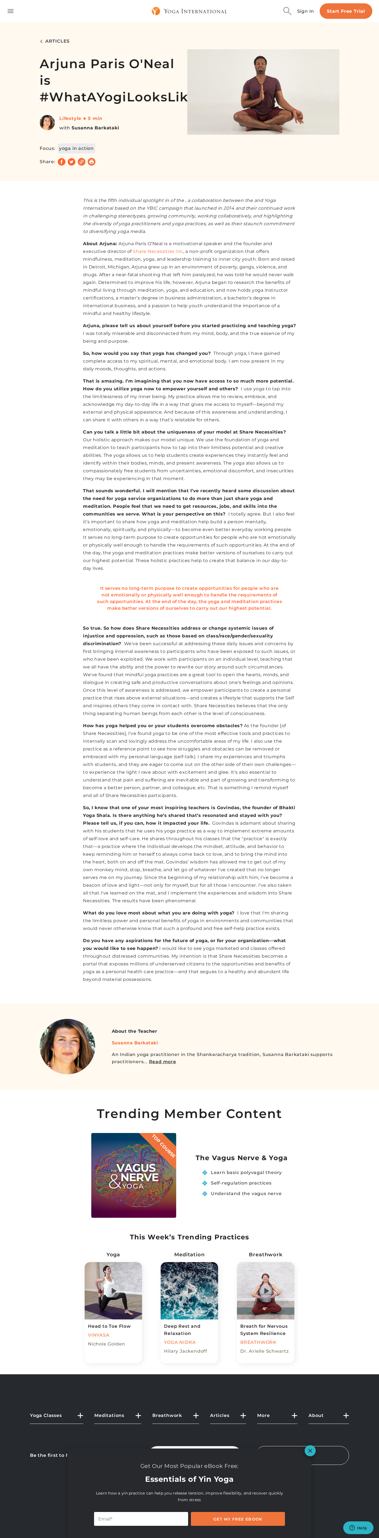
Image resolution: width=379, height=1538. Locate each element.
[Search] (287, 11)
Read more (162, 1061)
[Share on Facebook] (61, 162)
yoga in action (76, 148)
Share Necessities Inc (158, 251)
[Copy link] (81, 162)
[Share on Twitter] (71, 162)
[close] (310, 1450)
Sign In (305, 11)
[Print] (91, 162)
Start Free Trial (346, 11)
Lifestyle (70, 118)
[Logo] (190, 11)
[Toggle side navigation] (10, 11)
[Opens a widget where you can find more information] (358, 1528)
